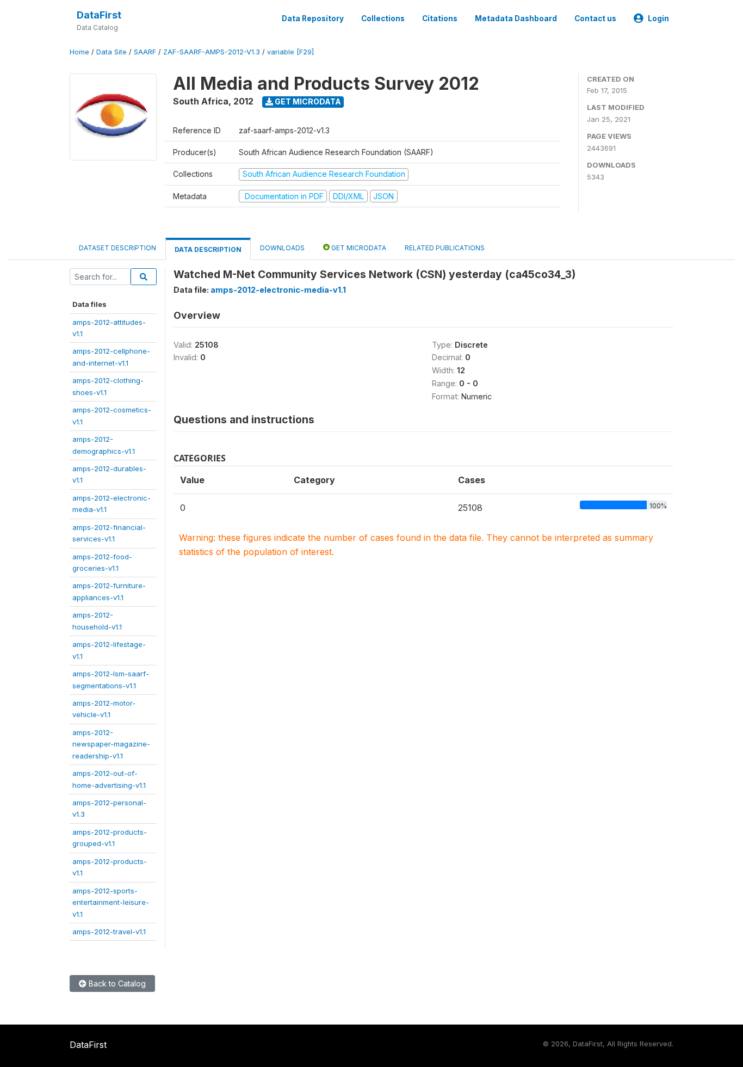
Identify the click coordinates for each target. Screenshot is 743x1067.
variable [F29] (290, 52)
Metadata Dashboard (516, 18)
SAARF (145, 52)
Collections (383, 18)
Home (79, 52)
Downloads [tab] (282, 248)
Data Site (111, 52)
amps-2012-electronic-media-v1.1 (278, 289)
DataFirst (99, 15)
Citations (439, 18)
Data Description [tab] (208, 249)
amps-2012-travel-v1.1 (109, 931)
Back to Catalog (116, 983)
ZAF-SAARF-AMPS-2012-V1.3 (211, 52)
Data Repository (313, 18)
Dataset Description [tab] (117, 248)
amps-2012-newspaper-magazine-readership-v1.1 (111, 744)
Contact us (595, 18)
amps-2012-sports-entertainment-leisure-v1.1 (110, 902)
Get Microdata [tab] (358, 248)
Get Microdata (307, 101)
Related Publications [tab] (445, 248)
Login (658, 18)
